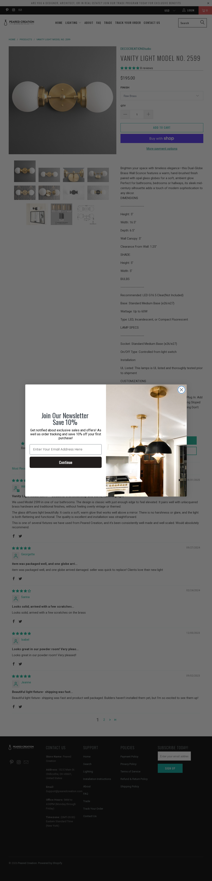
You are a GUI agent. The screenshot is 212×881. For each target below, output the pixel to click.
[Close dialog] (181, 389)
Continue (65, 462)
